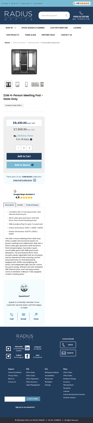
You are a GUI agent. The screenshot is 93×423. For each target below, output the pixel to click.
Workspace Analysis (52, 372)
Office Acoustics (31, 382)
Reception (67, 388)
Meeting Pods (33, 43)
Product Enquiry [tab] (32, 205)
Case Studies (37, 3)
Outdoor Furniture (69, 398)
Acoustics (66, 382)
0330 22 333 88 (81, 16)
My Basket (48, 382)
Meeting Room (68, 385)
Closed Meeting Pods (50, 43)
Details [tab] (20, 205)
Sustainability (49, 375)
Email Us (70, 353)
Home (7, 43)
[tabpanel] (24, 242)
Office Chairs (30, 375)
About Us (14, 3)
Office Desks (30, 372)
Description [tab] (9, 205)
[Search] (66, 15)
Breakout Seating (69, 379)
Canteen (66, 391)
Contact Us (12, 382)
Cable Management (33, 385)
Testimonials (25, 3)
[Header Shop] (19, 15)
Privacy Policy (13, 375)
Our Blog (5, 3)
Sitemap (48, 385)
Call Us (70, 345)
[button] (10, 28)
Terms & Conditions (14, 372)
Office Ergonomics (32, 379)
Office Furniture (19, 43)
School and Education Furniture (74, 394)
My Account (49, 379)
